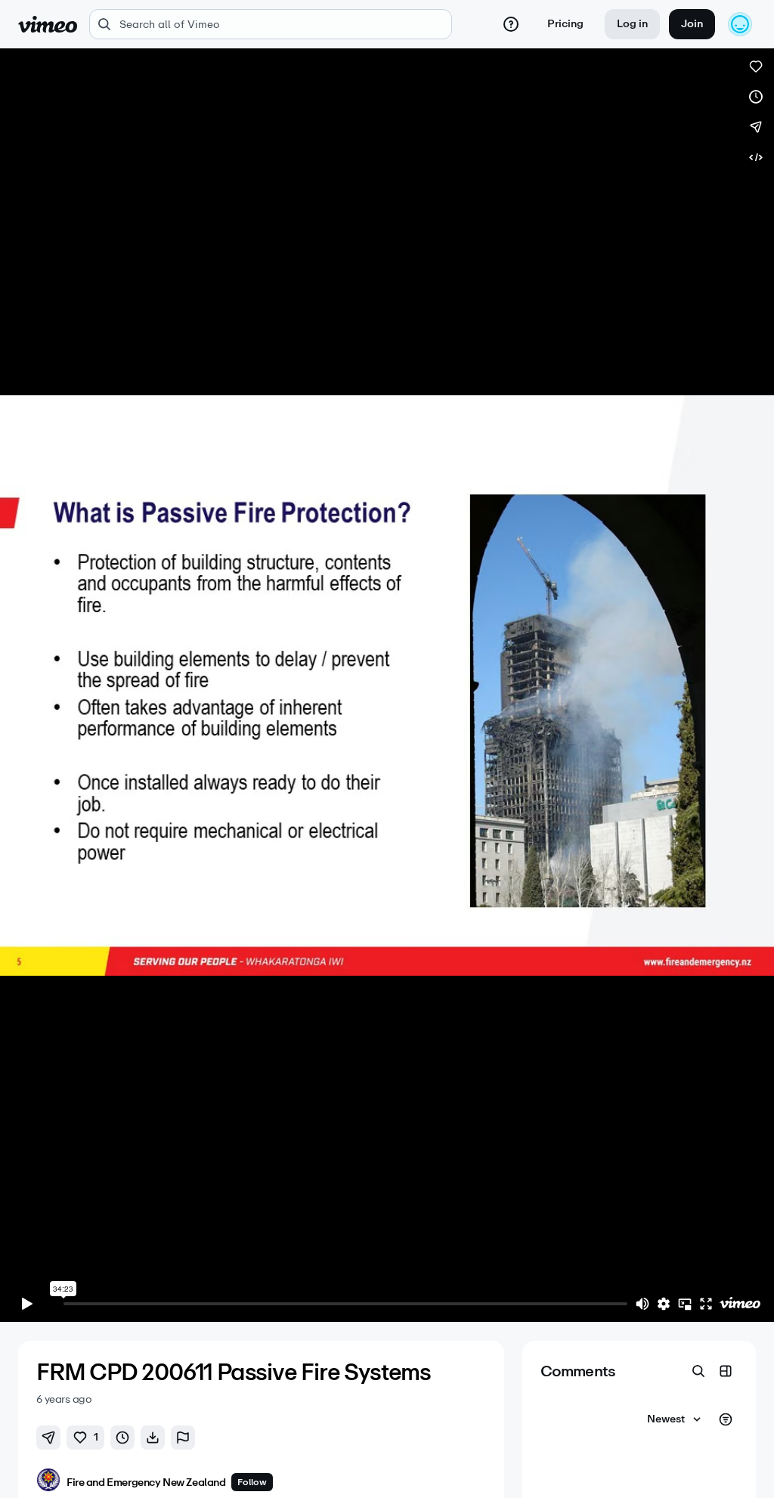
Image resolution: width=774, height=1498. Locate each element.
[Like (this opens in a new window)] (756, 66)
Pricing (565, 23)
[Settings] (664, 1304)
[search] (270, 24)
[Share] (756, 127)
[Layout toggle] (726, 1371)
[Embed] (756, 157)
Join (692, 23)
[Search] (698, 1371)
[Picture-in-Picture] (685, 1304)
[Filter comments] (726, 1419)
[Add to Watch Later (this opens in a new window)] (756, 97)
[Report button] (183, 1437)
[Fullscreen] (706, 1304)
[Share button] (48, 1437)
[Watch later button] (122, 1437)
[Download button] (153, 1437)
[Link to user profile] (48, 1482)
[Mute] (642, 1304)
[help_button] (511, 24)
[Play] (27, 1304)
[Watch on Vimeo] (740, 1304)
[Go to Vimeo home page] (47, 24)
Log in (632, 23)
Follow (252, 1482)
